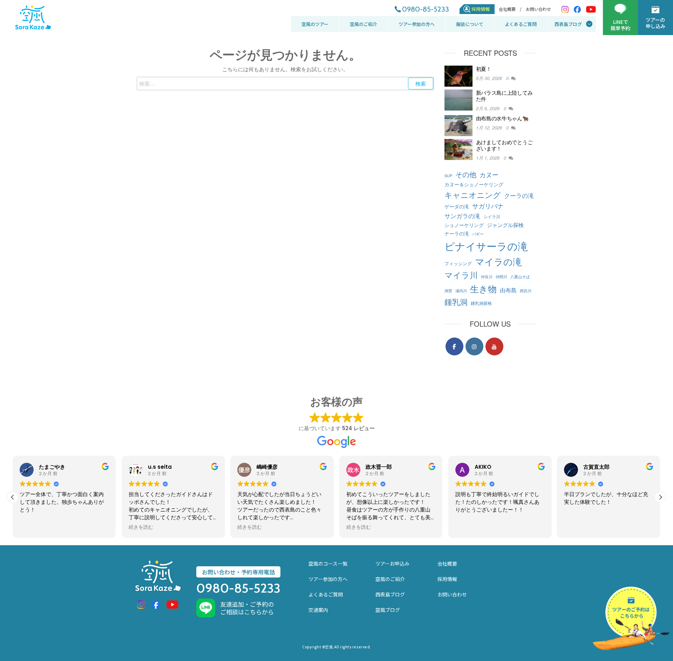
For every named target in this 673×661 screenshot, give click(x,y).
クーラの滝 (519, 195)
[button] (660, 497)
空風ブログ (387, 609)
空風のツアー (314, 24)
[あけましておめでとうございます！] (458, 148)
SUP (448, 175)
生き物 (483, 288)
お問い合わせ (538, 9)
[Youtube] (494, 346)
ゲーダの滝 (456, 206)
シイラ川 (491, 216)
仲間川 (501, 276)
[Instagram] (474, 346)
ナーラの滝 (456, 233)
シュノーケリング (464, 224)
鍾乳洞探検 (481, 303)
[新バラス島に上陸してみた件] (458, 99)
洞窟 (448, 290)
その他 (465, 174)
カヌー (489, 174)
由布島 (508, 290)
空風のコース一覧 (327, 563)
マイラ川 (461, 274)
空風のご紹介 (363, 24)
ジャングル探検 (505, 224)
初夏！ (483, 68)
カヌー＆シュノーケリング (473, 184)
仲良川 (486, 276)
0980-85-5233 (425, 9)
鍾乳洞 (456, 301)
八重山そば (520, 276)
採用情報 (480, 9)
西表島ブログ (568, 24)
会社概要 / (510, 9)
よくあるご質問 (521, 24)
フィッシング (458, 263)
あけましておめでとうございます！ (504, 145)
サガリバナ (488, 205)
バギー (478, 233)
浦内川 (461, 290)
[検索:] (285, 83)
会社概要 (447, 563)
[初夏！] (458, 75)
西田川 (525, 290)
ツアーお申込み (392, 563)
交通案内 (318, 609)
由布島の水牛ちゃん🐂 (502, 118)
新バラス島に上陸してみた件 (504, 95)
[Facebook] (454, 346)
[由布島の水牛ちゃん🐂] (458, 124)
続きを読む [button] (141, 527)
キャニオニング (472, 194)
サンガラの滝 (462, 215)
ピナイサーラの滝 (486, 245)
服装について (469, 24)
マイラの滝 (498, 261)
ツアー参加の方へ (417, 24)
